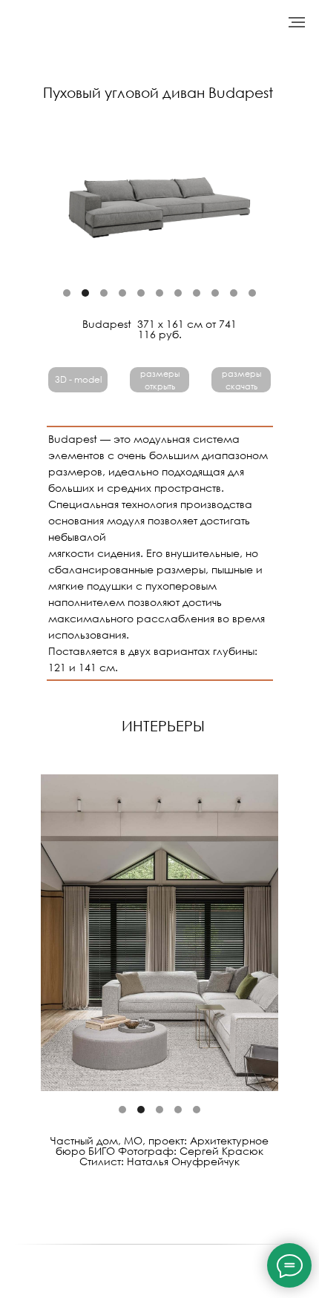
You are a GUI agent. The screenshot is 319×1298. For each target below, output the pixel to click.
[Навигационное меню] (297, 22)
